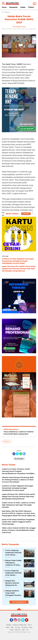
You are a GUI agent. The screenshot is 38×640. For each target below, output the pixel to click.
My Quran (25, 627)
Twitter (23, 623)
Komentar (20, 459)
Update (26, 213)
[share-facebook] (13, 453)
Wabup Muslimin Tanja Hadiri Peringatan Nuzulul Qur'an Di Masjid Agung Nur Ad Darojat (13, 593)
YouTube (28, 623)
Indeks (22, 7)
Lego (23, 630)
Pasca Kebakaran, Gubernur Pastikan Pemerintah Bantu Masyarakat (19, 433)
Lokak (11, 630)
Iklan (12, 627)
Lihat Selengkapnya (18, 602)
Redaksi (8, 625)
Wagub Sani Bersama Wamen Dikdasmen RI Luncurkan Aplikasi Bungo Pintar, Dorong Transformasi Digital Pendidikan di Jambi (13, 583)
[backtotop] (19, 610)
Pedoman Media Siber (19, 625)
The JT (30, 625)
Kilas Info (17, 630)
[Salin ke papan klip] (24, 453)
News (7, 627)
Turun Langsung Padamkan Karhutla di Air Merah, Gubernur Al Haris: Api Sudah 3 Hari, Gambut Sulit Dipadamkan (13, 552)
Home (4, 7)
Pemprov (7, 441)
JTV (27, 630)
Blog (30, 627)
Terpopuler (13, 7)
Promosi (17, 627)
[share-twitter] (17, 453)
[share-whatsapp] (20, 453)
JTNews (31, 7)
